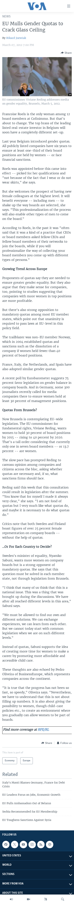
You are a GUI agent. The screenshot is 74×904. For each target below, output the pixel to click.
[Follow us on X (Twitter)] (14, 844)
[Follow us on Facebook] (5, 844)
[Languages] (45, 899)
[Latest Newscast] (11, 899)
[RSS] (40, 844)
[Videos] (28, 899)
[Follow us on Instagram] (32, 844)
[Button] (66, 52)
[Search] (62, 899)
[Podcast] (49, 844)
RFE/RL (43, 729)
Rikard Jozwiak (16, 38)
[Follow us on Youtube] (23, 844)
